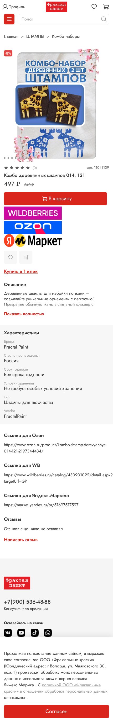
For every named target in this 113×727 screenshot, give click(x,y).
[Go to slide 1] (5, 158)
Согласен (56, 711)
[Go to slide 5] (19, 158)
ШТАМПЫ (35, 36)
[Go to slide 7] (27, 158)
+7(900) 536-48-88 (27, 602)
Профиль (16, 7)
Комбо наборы (66, 36)
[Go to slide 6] (23, 158)
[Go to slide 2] (8, 158)
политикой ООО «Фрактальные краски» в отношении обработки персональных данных (55, 688)
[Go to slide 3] (12, 158)
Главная (11, 36)
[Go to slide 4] (16, 158)
